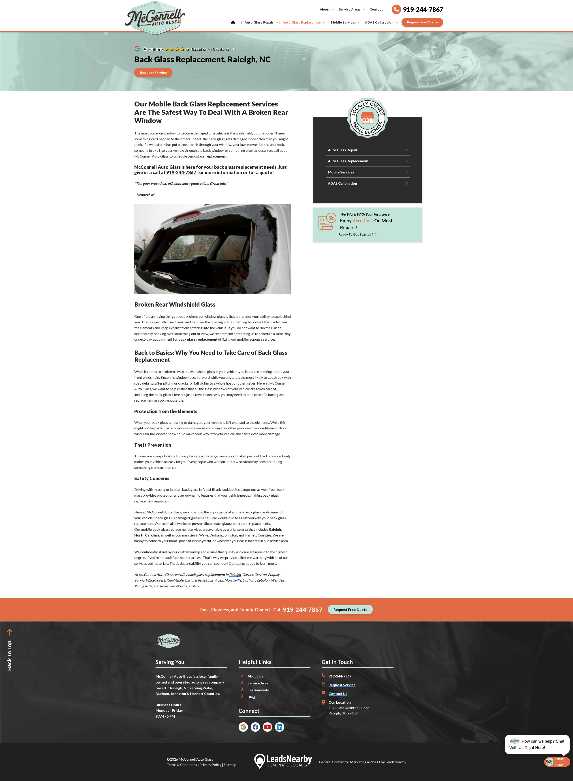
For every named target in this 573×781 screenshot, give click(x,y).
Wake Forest (155, 580)
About (325, 9)
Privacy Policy (210, 764)
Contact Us (338, 693)
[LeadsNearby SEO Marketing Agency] (283, 762)
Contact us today (242, 563)
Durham (248, 580)
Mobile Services (343, 22)
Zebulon (263, 580)
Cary (188, 580)
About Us (255, 676)
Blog (251, 697)
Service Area (258, 683)
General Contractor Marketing (342, 762)
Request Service (342, 685)
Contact (376, 9)
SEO (376, 762)
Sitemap (230, 764)
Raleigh (235, 574)
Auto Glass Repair (259, 22)
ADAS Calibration (379, 22)
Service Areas (350, 9)
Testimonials (258, 690)
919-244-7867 (181, 172)
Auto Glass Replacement (302, 22)
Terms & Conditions (182, 764)
